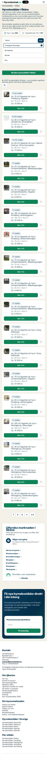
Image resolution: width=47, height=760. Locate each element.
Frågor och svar (8, 708)
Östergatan (10, 566)
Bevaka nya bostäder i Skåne (23, 73)
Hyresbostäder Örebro (10, 738)
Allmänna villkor (8, 684)
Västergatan (10, 569)
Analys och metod (8, 704)
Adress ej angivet (12, 550)
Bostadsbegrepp (8, 712)
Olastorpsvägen (12, 553)
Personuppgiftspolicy (10, 691)
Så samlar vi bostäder (10, 689)
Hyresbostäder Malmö (10, 726)
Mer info (20, 108)
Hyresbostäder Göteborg (11, 724)
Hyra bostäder (7, 5)
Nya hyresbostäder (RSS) (11, 696)
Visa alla (24, 578)
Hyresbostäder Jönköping (11, 744)
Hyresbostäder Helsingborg (12, 742)
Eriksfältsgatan (12, 563)
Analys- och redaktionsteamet (13, 714)
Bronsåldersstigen (13, 557)
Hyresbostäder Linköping (11, 740)
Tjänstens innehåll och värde (12, 686)
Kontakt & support (8, 681)
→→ (32, 515)
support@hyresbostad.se (12, 662)
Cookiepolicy (7, 693)
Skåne (17, 5)
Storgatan (10, 560)
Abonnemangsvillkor (9, 683)
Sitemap (5, 694)
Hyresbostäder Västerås (11, 730)
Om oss (5, 679)
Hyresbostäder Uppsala (11, 728)
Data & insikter (7, 706)
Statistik (5, 710)
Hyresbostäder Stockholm (11, 722)
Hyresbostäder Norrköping (12, 746)
